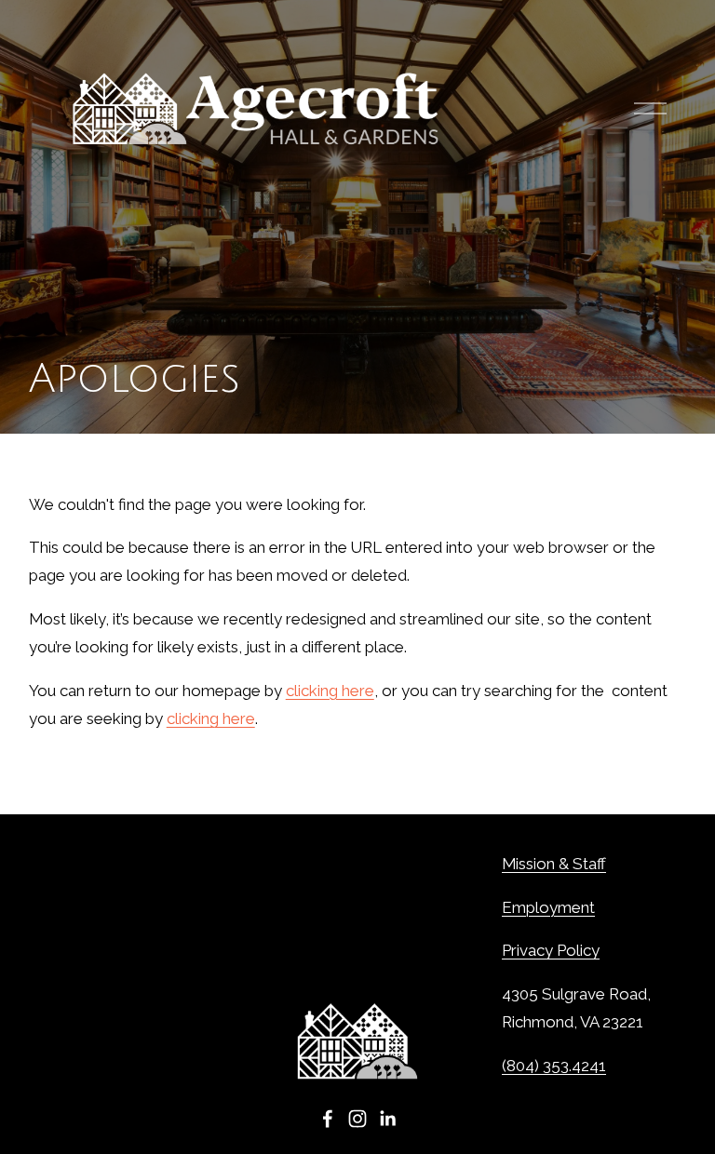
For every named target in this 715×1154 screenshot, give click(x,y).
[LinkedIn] (387, 1118)
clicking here (330, 690)
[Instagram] (357, 1118)
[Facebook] (327, 1118)
